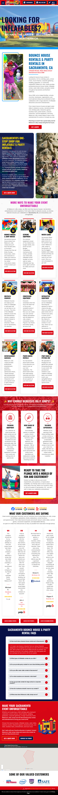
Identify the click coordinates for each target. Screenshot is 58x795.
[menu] (3, 3)
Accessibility (45, 788)
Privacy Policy (32, 788)
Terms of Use (39, 788)
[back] (3, 781)
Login (50, 788)
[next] (54, 781)
